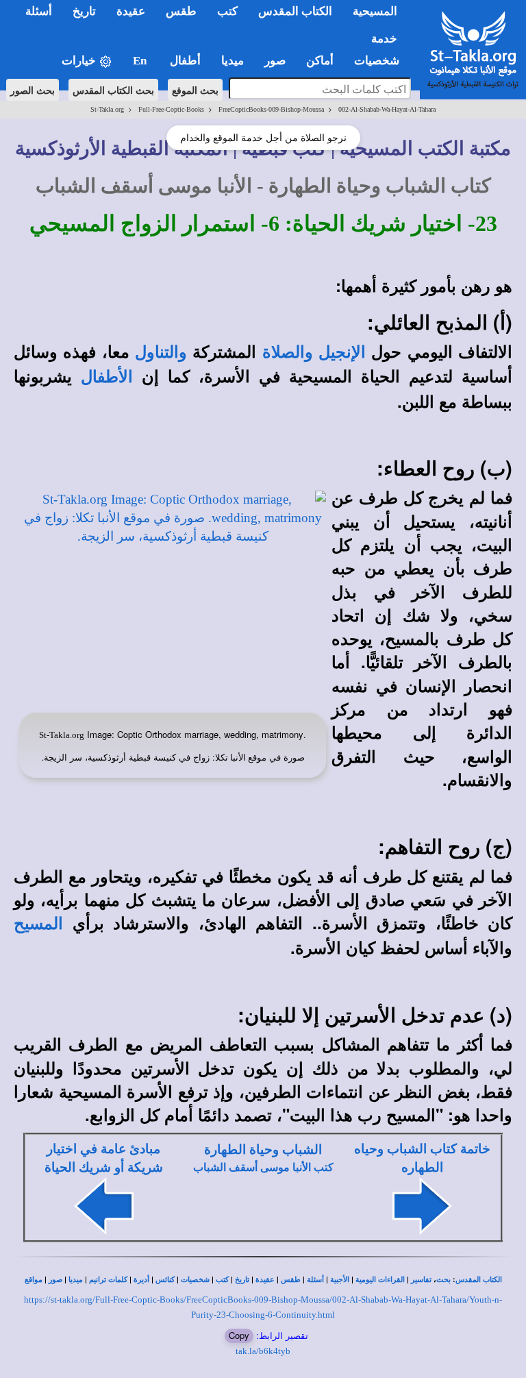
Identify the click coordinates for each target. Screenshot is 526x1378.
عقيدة (265, 1279)
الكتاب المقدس (478, 1279)
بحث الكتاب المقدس (113, 90)
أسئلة (315, 1279)
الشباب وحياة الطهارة (263, 1149)
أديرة (141, 1279)
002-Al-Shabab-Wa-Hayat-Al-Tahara (387, 109)
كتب (222, 1279)
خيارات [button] (80, 60)
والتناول (161, 352)
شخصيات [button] (381, 60)
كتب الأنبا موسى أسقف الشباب (263, 1167)
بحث (443, 1279)
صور (55, 1279)
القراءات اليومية (380, 1279)
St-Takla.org (107, 109)
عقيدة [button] (130, 11)
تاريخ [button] (84, 11)
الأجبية (339, 1279)
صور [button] (275, 60)
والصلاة (287, 352)
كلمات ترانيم (108, 1279)
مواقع (33, 1279)
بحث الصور (32, 90)
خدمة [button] (384, 38)
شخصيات (195, 1279)
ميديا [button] (232, 60)
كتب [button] (227, 11)
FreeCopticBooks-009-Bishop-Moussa (271, 109)
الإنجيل (342, 352)
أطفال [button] (185, 60)
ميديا (75, 1279)
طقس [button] (181, 11)
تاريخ (242, 1279)
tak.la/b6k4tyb (263, 1351)
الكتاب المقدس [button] (295, 11)
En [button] (141, 60)
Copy (239, 1335)
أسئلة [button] (38, 11)
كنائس (165, 1279)
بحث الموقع (195, 90)
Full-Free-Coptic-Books (171, 109)
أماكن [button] (320, 60)
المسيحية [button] (375, 11)
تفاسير (421, 1279)
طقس (291, 1279)
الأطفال (107, 377)
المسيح (38, 924)
